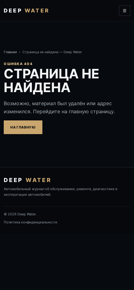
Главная (10, 52)
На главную (23, 127)
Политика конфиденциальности (30, 222)
